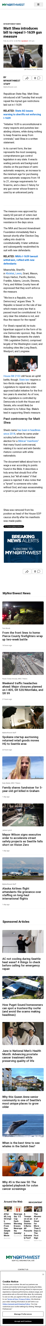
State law (24, 379)
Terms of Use (12, 1299)
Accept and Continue (23, 1321)
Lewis (18, 273)
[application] (23, 364)
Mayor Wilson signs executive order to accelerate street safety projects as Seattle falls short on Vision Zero (22, 839)
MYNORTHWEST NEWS (12, 24)
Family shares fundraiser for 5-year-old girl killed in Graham (22, 789)
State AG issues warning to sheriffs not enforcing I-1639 (22, 114)
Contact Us (23, 1269)
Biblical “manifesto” (28, 441)
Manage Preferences (23, 1314)
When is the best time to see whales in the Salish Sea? (21, 1144)
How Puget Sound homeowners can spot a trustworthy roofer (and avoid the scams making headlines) (22, 1010)
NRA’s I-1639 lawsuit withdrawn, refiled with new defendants (20, 260)
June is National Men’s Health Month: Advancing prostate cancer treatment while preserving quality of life (21, 1056)
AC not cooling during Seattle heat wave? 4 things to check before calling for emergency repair (21, 964)
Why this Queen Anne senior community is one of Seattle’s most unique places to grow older (21, 1102)
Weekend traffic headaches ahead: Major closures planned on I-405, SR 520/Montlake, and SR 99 (22, 688)
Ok (43, 1274)
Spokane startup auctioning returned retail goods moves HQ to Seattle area (20, 740)
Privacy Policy (24, 1299)
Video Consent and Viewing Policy (16, 1304)
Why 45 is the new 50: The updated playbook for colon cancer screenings (20, 1185)
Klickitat (10, 273)
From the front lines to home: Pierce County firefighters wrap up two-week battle (22, 636)
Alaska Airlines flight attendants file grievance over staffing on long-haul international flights (21, 893)
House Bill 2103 (11, 376)
